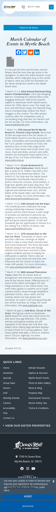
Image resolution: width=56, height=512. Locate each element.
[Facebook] (18, 52)
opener (51, 7)
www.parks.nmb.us (14, 160)
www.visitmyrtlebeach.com (18, 228)
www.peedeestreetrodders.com (25, 267)
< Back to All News (28, 27)
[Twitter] (24, 52)
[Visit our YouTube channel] (33, 468)
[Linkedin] (37, 52)
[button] (28, 424)
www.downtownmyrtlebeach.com (22, 198)
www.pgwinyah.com (33, 305)
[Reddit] (30, 52)
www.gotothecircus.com (35, 338)
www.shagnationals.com (17, 124)
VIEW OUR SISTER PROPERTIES (27, 425)
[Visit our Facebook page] (22, 468)
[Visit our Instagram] (28, 468)
